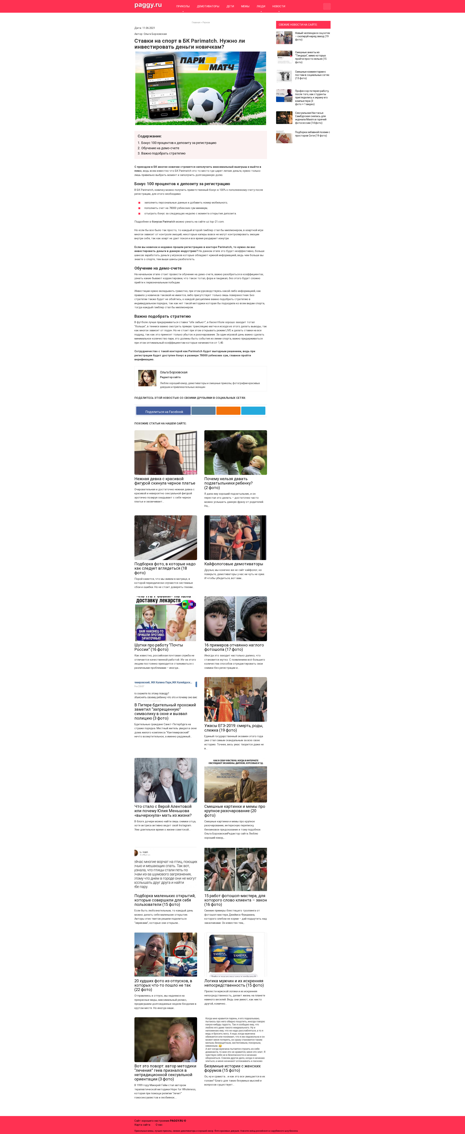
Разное (206, 22)
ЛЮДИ (261, 6)
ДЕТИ (230, 6)
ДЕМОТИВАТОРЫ (208, 6)
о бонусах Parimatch (162, 221)
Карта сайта (142, 1124)
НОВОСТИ (278, 6)
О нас (159, 1124)
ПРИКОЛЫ (183, 6)
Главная (196, 22)
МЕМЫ (245, 6)
